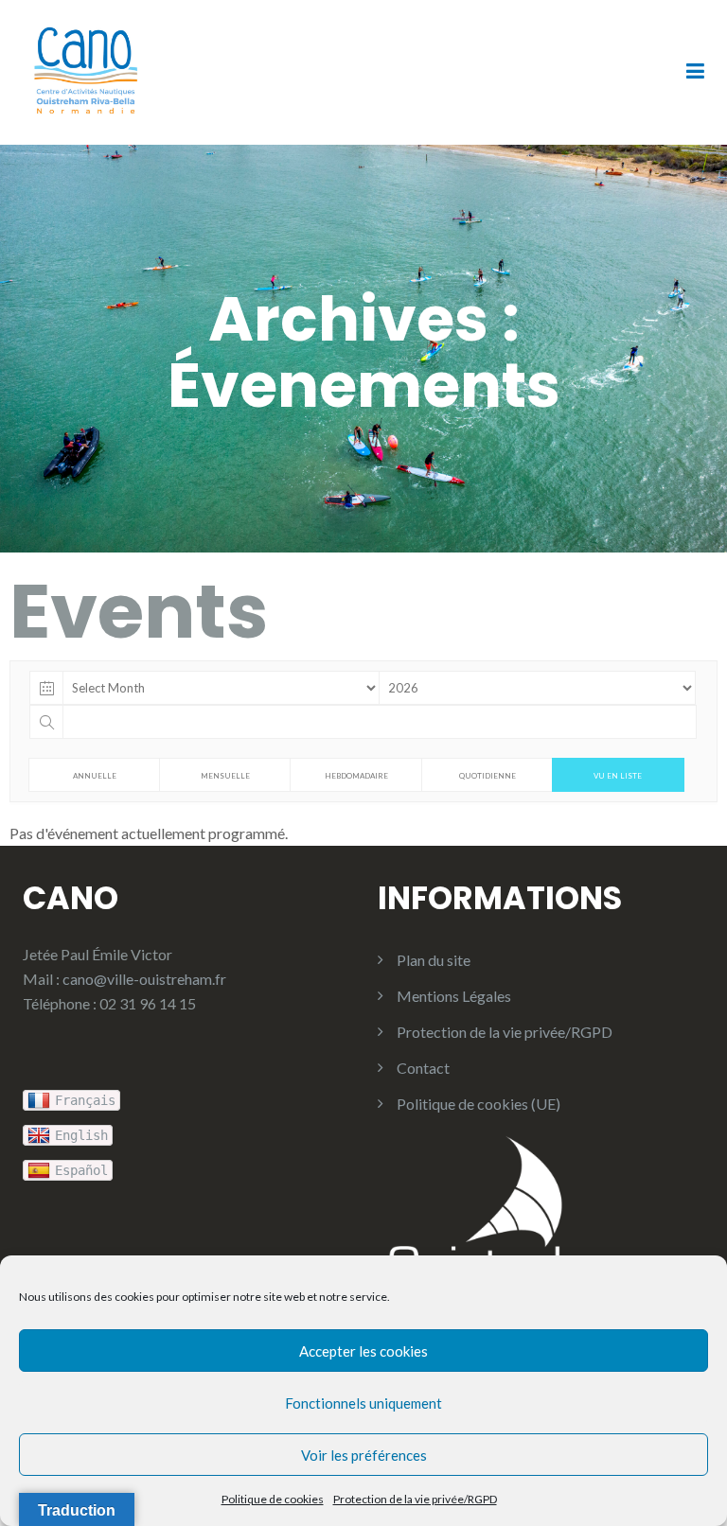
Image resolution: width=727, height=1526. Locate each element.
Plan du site (433, 960)
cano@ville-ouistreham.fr (144, 979)
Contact (423, 1068)
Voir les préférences (364, 1455)
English (81, 1135)
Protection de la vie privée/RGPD (415, 1499)
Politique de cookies (273, 1499)
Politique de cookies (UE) (478, 1104)
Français (85, 1100)
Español (81, 1170)
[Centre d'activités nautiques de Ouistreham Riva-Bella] (86, 70)
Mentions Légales (454, 996)
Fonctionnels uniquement (363, 1403)
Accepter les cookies (363, 1350)
